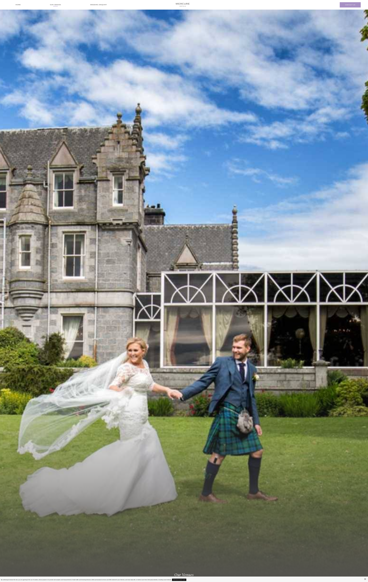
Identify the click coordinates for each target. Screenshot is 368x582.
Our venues (55, 5)
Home (18, 5)
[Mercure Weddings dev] (182, 5)
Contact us (350, 5)
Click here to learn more (179, 579)
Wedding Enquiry (98, 5)
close (365, 579)
